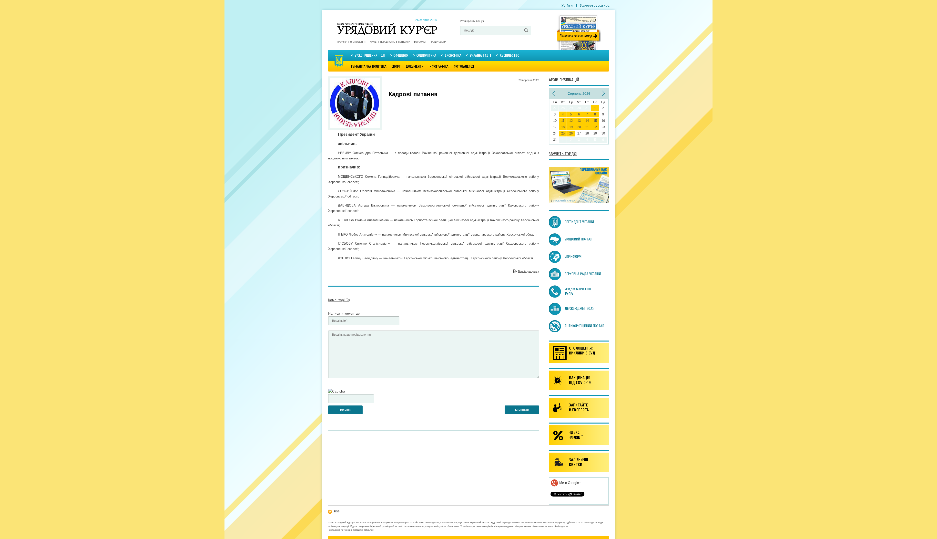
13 (579, 121)
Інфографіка (438, 66)
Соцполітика (426, 55)
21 (587, 127)
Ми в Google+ (569, 483)
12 (571, 121)
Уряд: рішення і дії (370, 55)
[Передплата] (579, 202)
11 (562, 121)
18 (563, 127)
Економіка (453, 55)
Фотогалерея (463, 66)
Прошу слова (438, 42)
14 (587, 121)
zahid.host (369, 530)
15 (595, 121)
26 (571, 133)
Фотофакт (420, 42)
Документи (415, 66)
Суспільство (509, 55)
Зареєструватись (595, 5)
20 (579, 127)
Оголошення (358, 42)
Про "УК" (341, 42)
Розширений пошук (472, 21)
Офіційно (400, 55)
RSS (336, 511)
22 (595, 127)
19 (571, 127)
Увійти (567, 5)
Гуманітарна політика (369, 66)
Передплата (387, 42)
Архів (373, 42)
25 (563, 133)
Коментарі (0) (339, 300)
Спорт (396, 66)
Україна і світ (480, 55)
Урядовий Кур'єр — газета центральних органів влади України (387, 24)
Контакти (404, 42)
